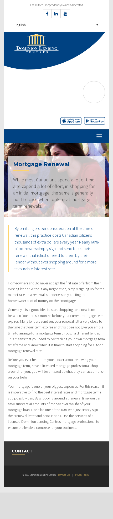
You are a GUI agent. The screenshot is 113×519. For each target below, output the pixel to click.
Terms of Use (64, 474)
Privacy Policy (82, 474)
